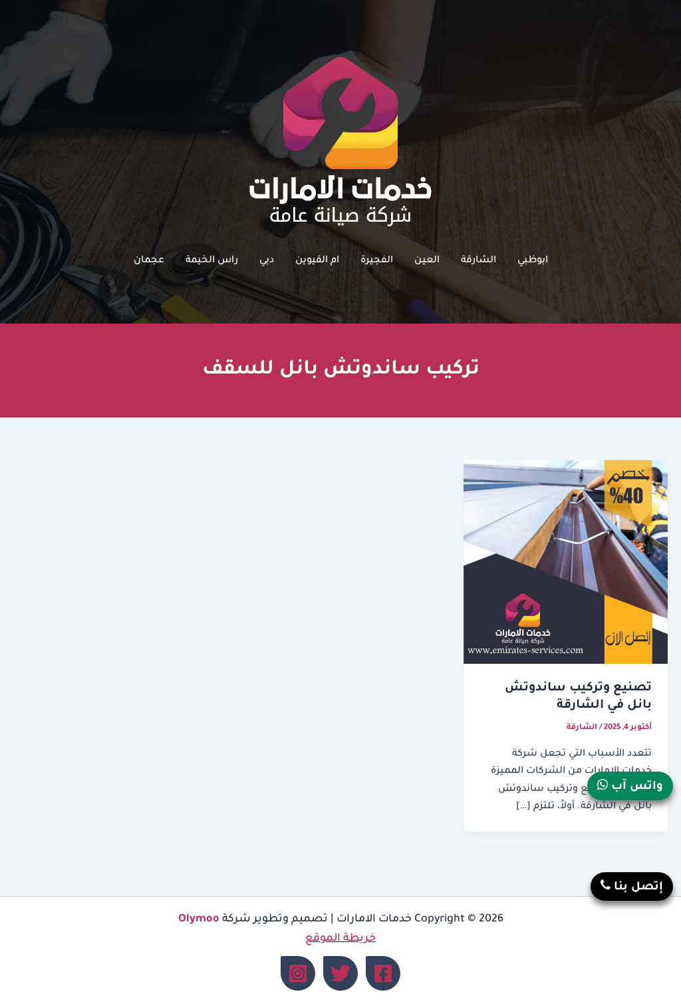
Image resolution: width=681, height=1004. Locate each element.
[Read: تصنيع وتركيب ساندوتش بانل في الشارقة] (566, 563)
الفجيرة (376, 261)
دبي (266, 261)
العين (427, 261)
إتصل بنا (637, 887)
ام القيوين (317, 261)
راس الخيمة (212, 261)
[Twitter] (340, 973)
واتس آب (635, 787)
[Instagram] (298, 973)
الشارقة (478, 261)
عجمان (149, 261)
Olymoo (198, 919)
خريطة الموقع (340, 939)
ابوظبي (532, 261)
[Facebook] (383, 973)
